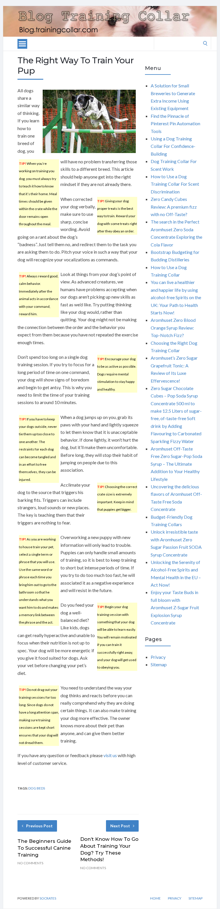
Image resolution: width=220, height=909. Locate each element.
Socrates (48, 898)
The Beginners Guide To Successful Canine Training (44, 848)
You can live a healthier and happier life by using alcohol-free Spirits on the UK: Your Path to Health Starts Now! (176, 297)
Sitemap (159, 664)
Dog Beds (36, 788)
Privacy (158, 657)
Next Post (120, 825)
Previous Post (39, 825)
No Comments (30, 863)
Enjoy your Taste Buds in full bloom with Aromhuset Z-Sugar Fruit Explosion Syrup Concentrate (175, 607)
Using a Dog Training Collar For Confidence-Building (173, 146)
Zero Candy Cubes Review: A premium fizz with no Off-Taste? (174, 206)
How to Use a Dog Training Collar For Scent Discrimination (175, 184)
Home (155, 898)
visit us (110, 755)
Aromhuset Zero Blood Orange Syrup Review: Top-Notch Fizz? (173, 327)
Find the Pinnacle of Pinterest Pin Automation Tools (175, 123)
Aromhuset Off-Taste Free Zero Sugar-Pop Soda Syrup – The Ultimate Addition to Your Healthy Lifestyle (176, 464)
